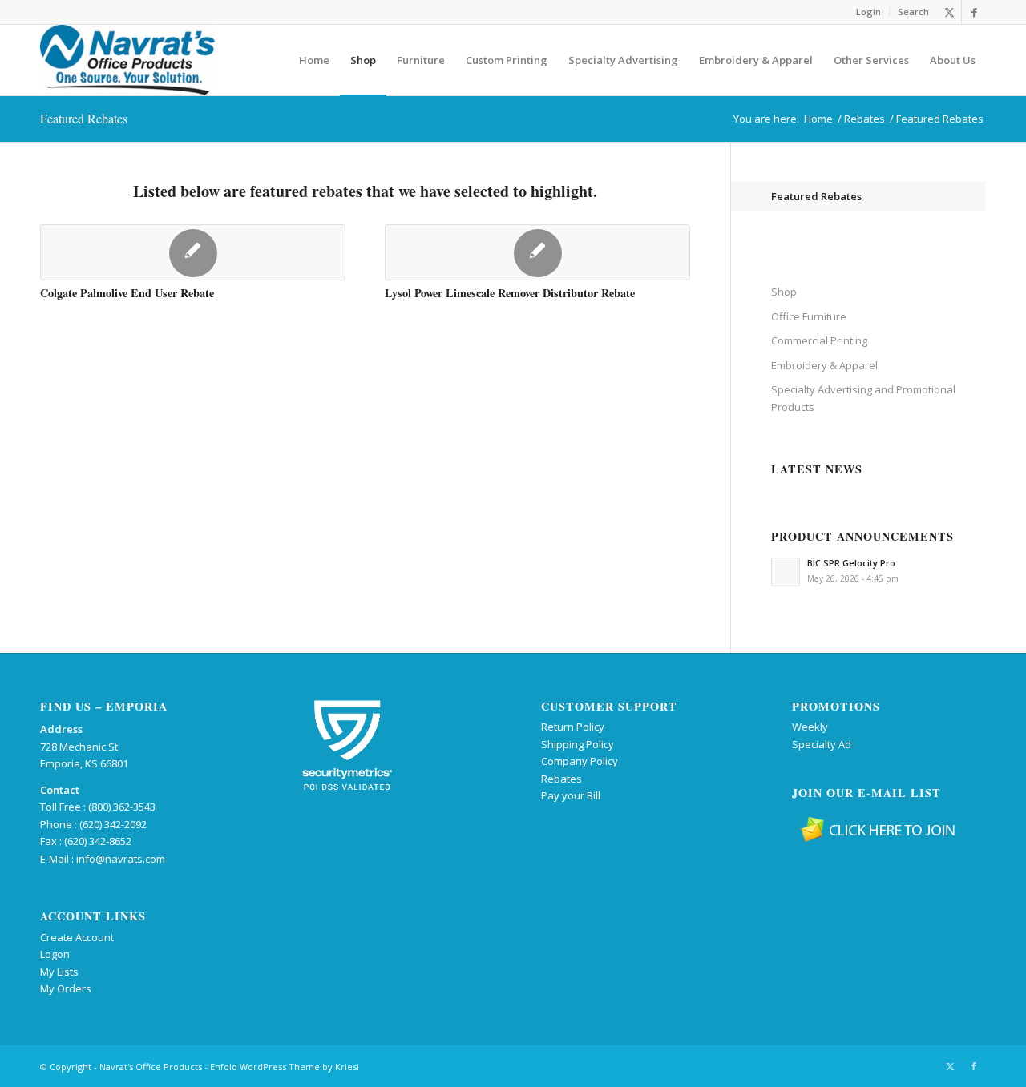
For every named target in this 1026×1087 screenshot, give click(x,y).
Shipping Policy (577, 744)
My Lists (59, 971)
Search (913, 12)
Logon (55, 954)
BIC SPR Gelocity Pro (851, 563)
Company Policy (579, 761)
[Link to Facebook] (974, 12)
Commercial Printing (819, 340)
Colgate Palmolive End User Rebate (127, 292)
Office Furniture (808, 316)
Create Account (77, 937)
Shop (784, 291)
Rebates (561, 778)
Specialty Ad (821, 744)
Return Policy (572, 726)
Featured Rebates (83, 118)
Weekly (810, 726)
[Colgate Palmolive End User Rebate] (192, 252)
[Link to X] (949, 12)
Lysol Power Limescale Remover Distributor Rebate (510, 292)
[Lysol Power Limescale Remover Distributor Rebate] (537, 252)
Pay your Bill (570, 795)
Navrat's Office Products (150, 1067)
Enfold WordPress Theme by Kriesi (284, 1067)
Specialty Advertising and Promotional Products (863, 397)
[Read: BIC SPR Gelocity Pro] (785, 572)
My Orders (65, 988)
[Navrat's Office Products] (127, 60)
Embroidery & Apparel (824, 365)
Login (868, 12)
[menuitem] (869, 12)
